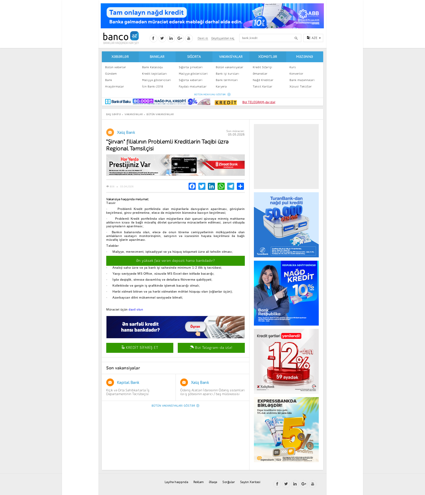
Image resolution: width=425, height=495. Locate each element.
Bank (108, 80)
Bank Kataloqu (152, 67)
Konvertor (296, 73)
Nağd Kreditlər (263, 80)
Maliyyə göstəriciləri (156, 80)
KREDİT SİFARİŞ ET (141, 348)
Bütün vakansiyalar (229, 67)
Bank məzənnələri (302, 80)
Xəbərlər (120, 57)
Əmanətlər (260, 73)
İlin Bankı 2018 (152, 86)
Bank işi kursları (227, 73)
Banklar (157, 57)
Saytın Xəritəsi (250, 482)
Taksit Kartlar (262, 86)
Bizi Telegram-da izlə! (213, 348)
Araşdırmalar (114, 86)
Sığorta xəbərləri (191, 80)
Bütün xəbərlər (115, 67)
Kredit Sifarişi (262, 67)
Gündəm (111, 73)
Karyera (221, 86)
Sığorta (194, 57)
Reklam (198, 482)
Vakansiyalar (231, 57)
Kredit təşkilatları (154, 73)
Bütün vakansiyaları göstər (173, 405)
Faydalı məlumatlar (193, 86)
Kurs (293, 67)
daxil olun (135, 309)
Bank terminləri (227, 80)
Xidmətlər (267, 57)
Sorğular (228, 482)
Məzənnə (304, 57)
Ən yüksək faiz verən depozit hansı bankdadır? (175, 261)
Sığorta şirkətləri (191, 67)
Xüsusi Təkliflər (301, 86)
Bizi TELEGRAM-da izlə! (258, 102)
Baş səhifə (113, 114)
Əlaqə (213, 482)
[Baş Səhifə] (121, 38)
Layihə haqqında (176, 482)
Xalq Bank (126, 132)
